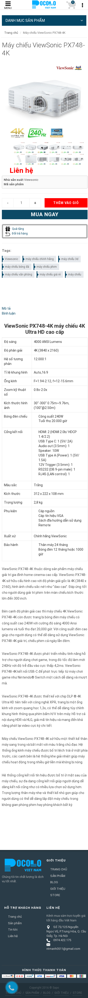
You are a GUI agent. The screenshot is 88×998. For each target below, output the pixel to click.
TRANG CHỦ (58, 869)
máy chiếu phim (47, 266)
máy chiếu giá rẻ (50, 274)
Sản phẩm (15, 923)
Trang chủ (11, 32)
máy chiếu (74, 274)
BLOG (54, 882)
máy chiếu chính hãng (40, 259)
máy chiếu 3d (69, 259)
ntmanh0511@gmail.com (63, 948)
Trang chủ (15, 916)
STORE (55, 895)
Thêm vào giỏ (66, 203)
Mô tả (6, 308)
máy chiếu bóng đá (17, 266)
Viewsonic (11, 259)
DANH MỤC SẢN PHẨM (25, 20)
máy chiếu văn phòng (18, 274)
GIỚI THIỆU (57, 888)
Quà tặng (17, 228)
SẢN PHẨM (57, 876)
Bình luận (8, 313)
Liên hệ (13, 936)
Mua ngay (44, 214)
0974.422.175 (62, 940)
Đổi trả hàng (19, 233)
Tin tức (13, 929)
